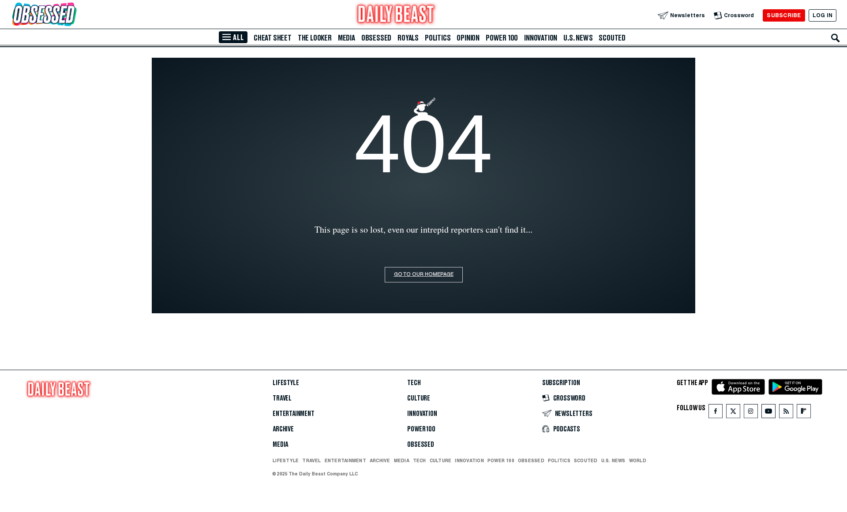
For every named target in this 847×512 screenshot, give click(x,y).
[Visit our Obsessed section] (72, 15)
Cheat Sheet (273, 38)
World (637, 460)
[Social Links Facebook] (715, 413)
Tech (413, 382)
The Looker (315, 38)
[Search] (835, 37)
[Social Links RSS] (786, 413)
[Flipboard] (803, 413)
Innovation (540, 38)
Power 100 (502, 38)
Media (346, 38)
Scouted (612, 38)
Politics (437, 38)
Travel (282, 398)
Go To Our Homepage (423, 274)
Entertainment (294, 413)
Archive (283, 429)
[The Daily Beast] (396, 15)
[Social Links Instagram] (751, 413)
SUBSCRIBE (784, 15)
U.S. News (577, 38)
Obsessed (376, 38)
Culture (418, 398)
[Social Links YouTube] (768, 413)
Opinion (468, 38)
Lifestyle (286, 382)
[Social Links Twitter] (733, 413)
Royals (408, 38)
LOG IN (822, 15)
